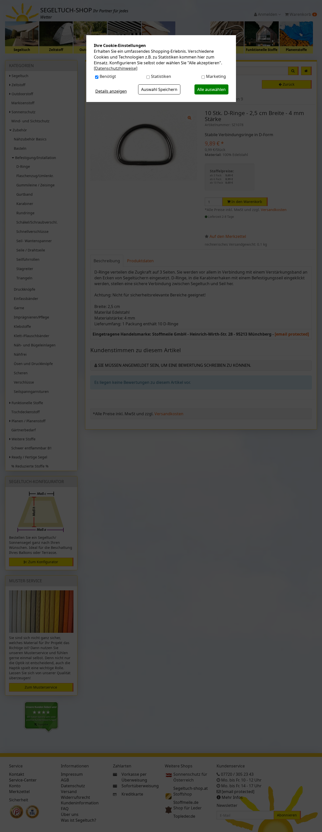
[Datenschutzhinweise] (115, 68)
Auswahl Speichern (159, 89)
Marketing (216, 76)
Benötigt (108, 76)
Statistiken (161, 76)
